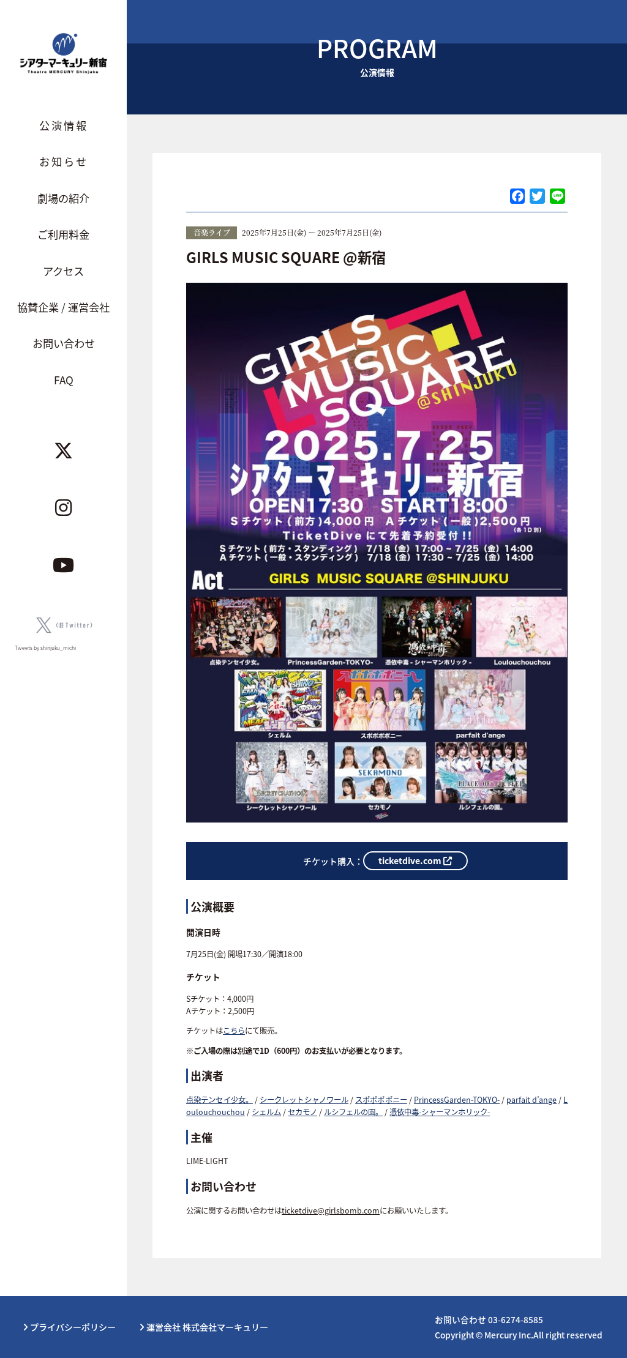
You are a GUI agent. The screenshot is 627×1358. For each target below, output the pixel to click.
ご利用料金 (63, 234)
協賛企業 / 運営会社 (63, 307)
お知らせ (63, 161)
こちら (234, 1030)
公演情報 (63, 125)
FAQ (63, 379)
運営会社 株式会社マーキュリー (206, 1327)
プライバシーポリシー (72, 1327)
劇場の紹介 (63, 198)
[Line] (557, 197)
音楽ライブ (211, 232)
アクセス (63, 270)
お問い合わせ (63, 343)
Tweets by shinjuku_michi (45, 647)
